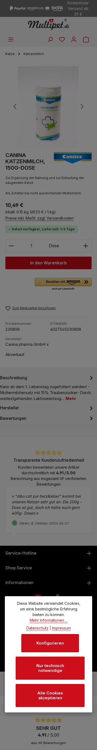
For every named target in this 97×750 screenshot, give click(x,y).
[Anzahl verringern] (11, 245)
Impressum (61, 628)
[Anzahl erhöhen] (86, 245)
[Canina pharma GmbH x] (73, 162)
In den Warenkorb (48, 262)
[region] (48, 106)
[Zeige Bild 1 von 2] (45, 140)
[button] (63, 284)
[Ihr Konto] (73, 39)
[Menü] (10, 39)
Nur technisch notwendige (50, 668)
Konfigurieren (50, 643)
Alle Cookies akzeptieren (50, 695)
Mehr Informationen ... (49, 620)
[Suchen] (50, 39)
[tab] (47, 388)
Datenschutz (37, 628)
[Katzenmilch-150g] (48, 106)
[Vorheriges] (15, 106)
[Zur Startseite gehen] (48, 24)
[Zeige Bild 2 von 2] (55, 140)
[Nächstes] (81, 106)
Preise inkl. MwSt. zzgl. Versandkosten (39, 218)
